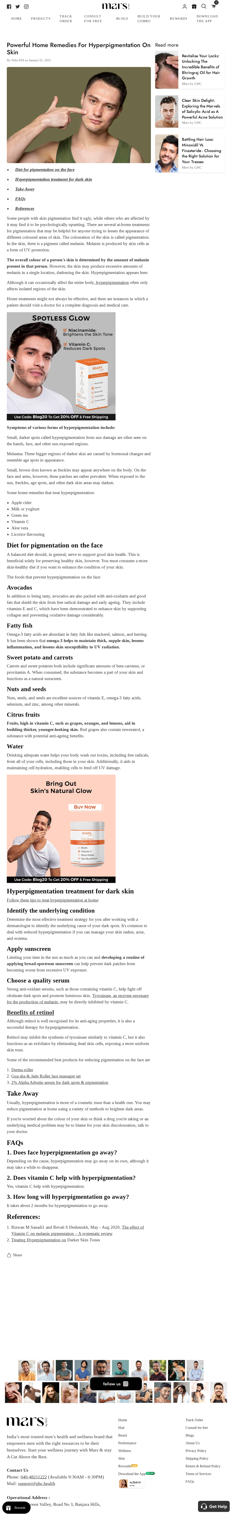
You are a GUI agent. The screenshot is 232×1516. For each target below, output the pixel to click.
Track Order (194, 1420)
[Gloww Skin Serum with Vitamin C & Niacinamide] (61, 366)
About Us (193, 1443)
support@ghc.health (36, 1483)
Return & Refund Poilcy (203, 1466)
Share (17, 1255)
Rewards (124, 1466)
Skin (121, 1458)
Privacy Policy (196, 1451)
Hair (121, 1428)
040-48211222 (34, 1476)
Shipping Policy (197, 1458)
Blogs (190, 1435)
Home (122, 1420)
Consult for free (197, 1428)
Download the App (132, 1474)
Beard (122, 1435)
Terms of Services (198, 1474)
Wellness (124, 1451)
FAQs (190, 1481)
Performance (127, 1443)
